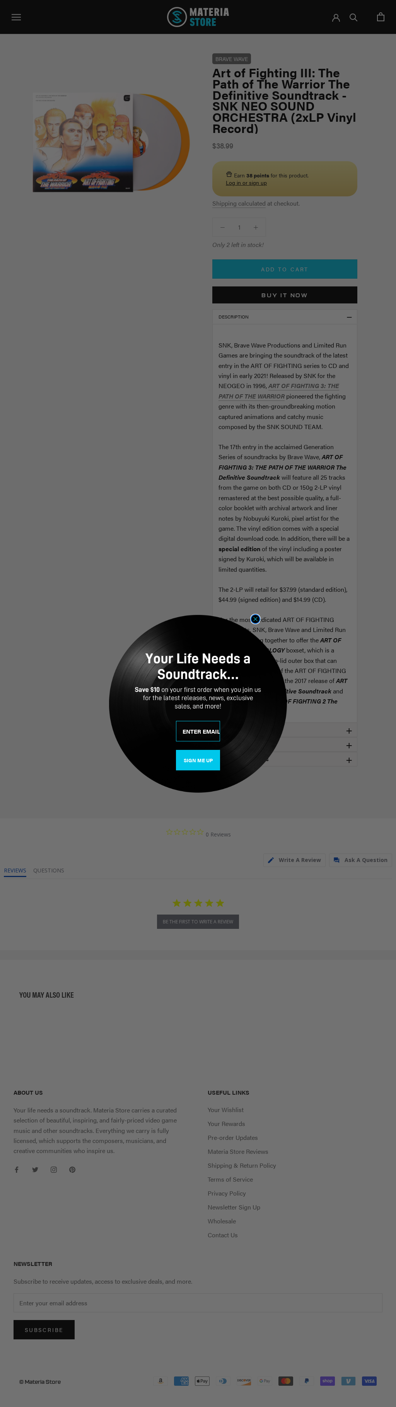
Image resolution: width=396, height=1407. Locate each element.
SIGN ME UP (198, 760)
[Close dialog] (255, 619)
